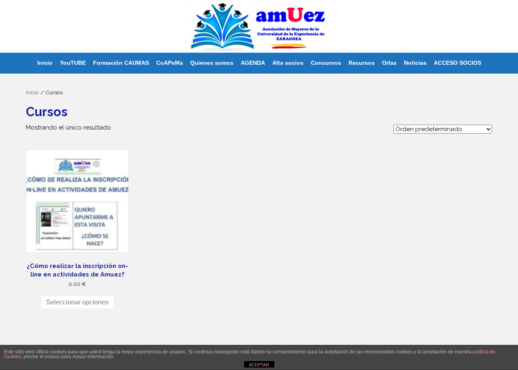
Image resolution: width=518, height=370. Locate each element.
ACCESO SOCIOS (457, 63)
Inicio (45, 63)
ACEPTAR (259, 364)
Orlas (389, 63)
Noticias (415, 63)
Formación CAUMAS (121, 63)
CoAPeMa (169, 63)
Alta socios (288, 63)
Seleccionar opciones (77, 302)
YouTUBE (73, 63)
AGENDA (253, 63)
